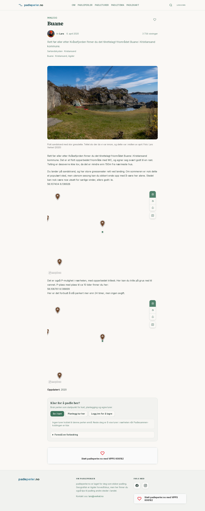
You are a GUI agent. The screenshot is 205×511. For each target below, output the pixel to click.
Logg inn (181, 5)
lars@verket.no (96, 496)
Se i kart (57, 413)
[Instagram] (145, 485)
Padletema (117, 5)
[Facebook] (137, 485)
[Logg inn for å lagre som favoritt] (155, 20)
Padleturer (102, 5)
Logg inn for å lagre (101, 413)
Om (73, 5)
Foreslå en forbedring (66, 434)
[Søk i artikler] (171, 5)
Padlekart (133, 5)
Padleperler (85, 5)
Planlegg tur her (76, 413)
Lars (61, 33)
